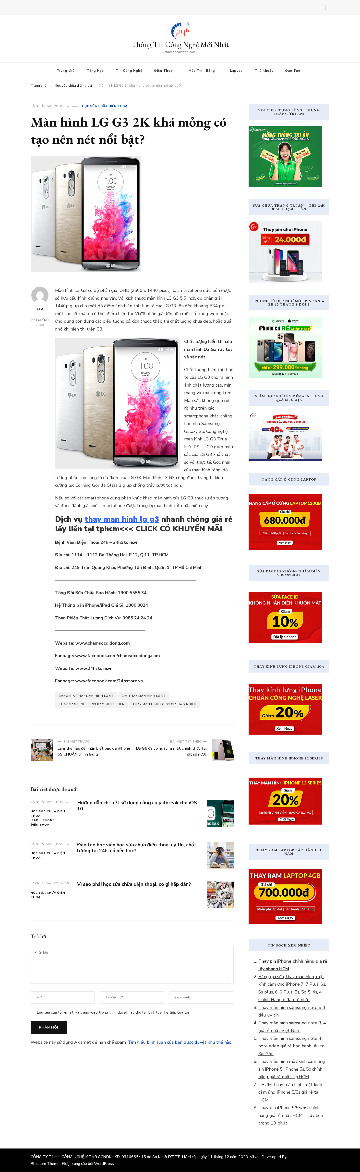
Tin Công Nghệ (129, 71)
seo (39, 309)
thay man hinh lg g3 (122, 519)
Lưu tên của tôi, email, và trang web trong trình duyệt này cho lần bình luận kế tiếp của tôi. (113, 1012)
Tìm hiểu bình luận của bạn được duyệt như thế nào (179, 1042)
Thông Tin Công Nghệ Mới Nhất (180, 44)
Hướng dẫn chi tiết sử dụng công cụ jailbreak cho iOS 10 (137, 805)
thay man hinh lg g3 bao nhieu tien (92, 704)
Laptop (236, 71)
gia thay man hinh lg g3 (143, 696)
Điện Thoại (163, 71)
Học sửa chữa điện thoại (105, 106)
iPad (34, 820)
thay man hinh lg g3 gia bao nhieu (164, 704)
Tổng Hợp (95, 71)
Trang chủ (66, 71)
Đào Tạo (292, 71)
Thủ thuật (264, 71)
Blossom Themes (46, 1163)
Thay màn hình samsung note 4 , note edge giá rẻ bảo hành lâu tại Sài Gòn (291, 1046)
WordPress (104, 1163)
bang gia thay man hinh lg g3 (86, 696)
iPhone (48, 820)
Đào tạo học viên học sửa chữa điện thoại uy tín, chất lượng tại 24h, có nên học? (136, 847)
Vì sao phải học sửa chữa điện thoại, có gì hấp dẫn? (134, 884)
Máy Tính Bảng (202, 71)
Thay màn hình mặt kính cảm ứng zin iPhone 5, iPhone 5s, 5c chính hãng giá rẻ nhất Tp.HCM (291, 1069)
